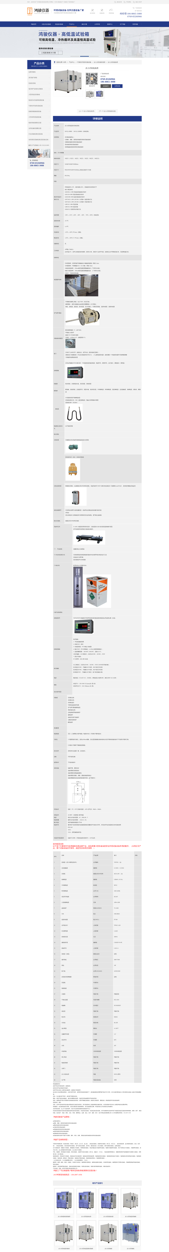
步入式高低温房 (113, 62)
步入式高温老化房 (86, 1216)
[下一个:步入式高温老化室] (107, 111)
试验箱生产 (60, 2)
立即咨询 (117, 86)
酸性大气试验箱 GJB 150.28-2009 (39, 145)
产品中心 (71, 24)
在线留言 (106, 86)
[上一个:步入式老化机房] (86, 111)
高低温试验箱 (59, 24)
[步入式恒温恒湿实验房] (64, 1201)
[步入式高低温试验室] (64, 1233)
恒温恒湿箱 (32, 83)
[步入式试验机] (130, 1233)
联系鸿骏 (135, 24)
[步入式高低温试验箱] (130, 1201)
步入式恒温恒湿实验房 (64, 1216)
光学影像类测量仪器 (35, 128)
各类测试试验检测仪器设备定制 (38, 139)
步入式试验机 (130, 1248)
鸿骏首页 (33, 24)
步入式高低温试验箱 (130, 1216)
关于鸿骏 (122, 24)
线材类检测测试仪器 (35, 122)
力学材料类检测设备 (35, 117)
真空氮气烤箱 (33, 77)
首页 (64, 62)
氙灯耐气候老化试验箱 (36, 89)
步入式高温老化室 (108, 1216)
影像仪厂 (72, 2)
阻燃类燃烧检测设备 (35, 111)
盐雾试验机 (32, 72)
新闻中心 (109, 24)
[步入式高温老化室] (108, 1201)
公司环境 (97, 24)
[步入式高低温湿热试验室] (86, 1233)
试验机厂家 (67, 2)
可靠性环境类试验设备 (36, 106)
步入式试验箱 (108, 1248)
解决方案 (84, 24)
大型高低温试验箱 (34, 94)
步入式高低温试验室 (64, 1248)
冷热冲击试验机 (46, 24)
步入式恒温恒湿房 (99, 62)
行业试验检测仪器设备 (36, 134)
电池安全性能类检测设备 (36, 100)
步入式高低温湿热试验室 (86, 1248)
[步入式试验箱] (108, 1233)
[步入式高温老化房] (86, 1201)
